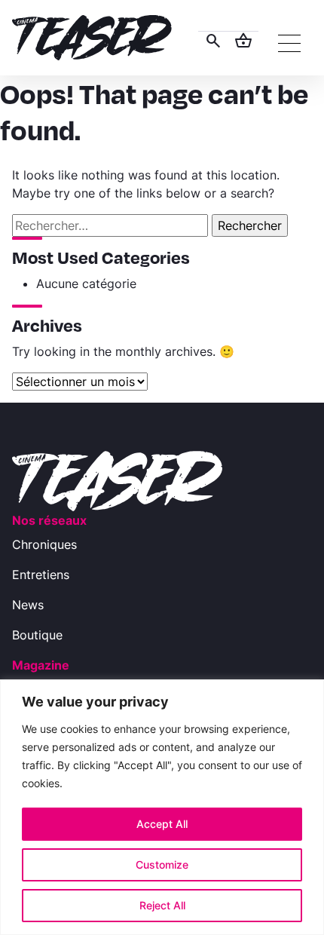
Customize (162, 864)
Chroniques (44, 544)
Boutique (37, 634)
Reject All (162, 905)
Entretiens (40, 574)
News (28, 604)
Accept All (162, 823)
